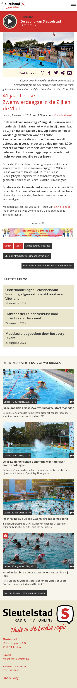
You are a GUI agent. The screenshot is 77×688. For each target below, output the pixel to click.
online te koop (62, 206)
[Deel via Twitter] (56, 73)
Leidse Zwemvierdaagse (37, 245)
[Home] (13, 4)
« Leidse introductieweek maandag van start (26, 255)
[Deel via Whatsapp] (43, 73)
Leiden (7, 245)
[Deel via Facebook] (49, 73)
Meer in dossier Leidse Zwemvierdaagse (24, 593)
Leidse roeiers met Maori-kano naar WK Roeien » (48, 265)
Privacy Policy (10, 678)
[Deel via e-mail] (69, 73)
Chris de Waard (63, 115)
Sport (18, 245)
